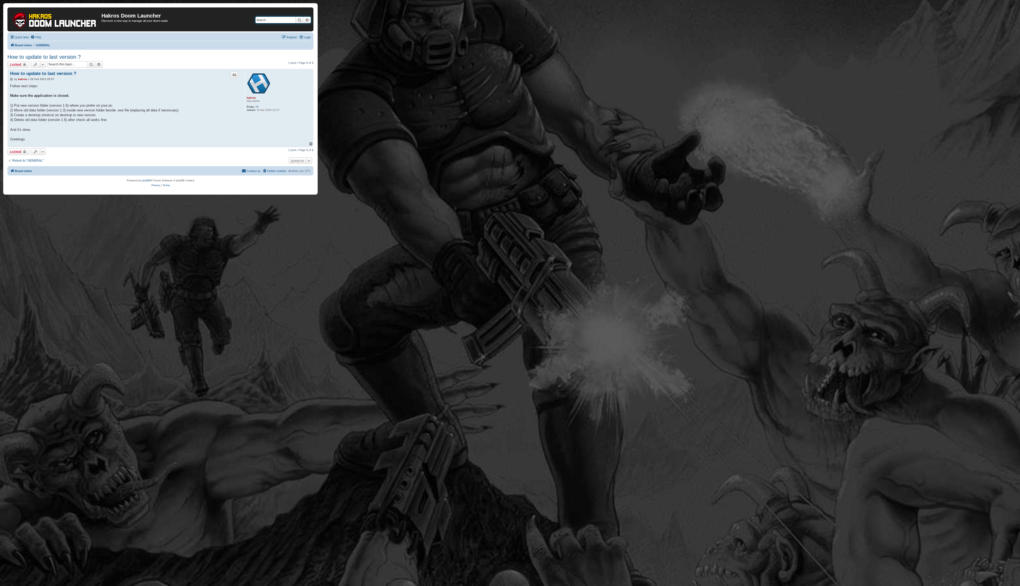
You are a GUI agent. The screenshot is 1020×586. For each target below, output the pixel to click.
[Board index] (55, 19)
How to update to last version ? (44, 57)
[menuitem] (36, 37)
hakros (251, 97)
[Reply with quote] (234, 75)
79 (256, 106)
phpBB (146, 180)
